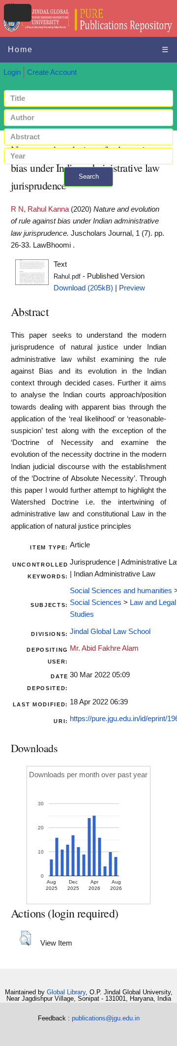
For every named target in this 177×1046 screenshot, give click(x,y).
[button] (25, 938)
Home (20, 49)
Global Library (66, 992)
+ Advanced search (88, 192)
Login (12, 72)
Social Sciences (95, 602)
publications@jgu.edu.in (106, 1018)
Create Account (52, 72)
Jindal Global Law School (110, 631)
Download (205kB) (83, 288)
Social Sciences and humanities (121, 591)
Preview (132, 288)
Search (89, 176)
